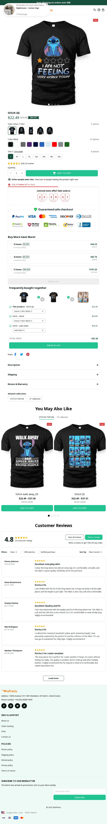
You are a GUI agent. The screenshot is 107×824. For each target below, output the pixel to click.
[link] (9, 9)
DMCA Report (31, 812)
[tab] (49, 104)
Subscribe (80, 797)
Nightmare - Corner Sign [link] (27, 8)
